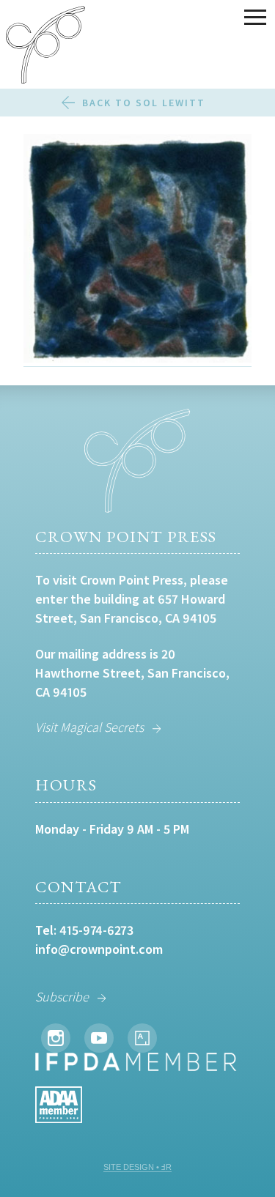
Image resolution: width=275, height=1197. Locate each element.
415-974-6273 (96, 930)
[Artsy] (142, 1038)
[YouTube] (99, 1038)
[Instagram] (55, 1038)
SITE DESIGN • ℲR (137, 1167)
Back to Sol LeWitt (143, 102)
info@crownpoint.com (99, 949)
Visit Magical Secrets (89, 727)
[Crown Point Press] (45, 47)
